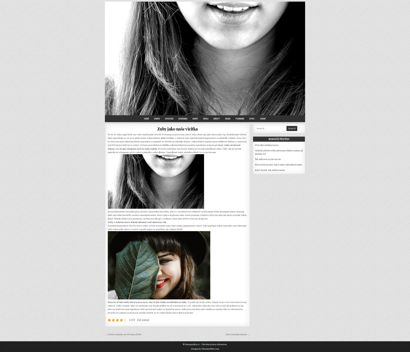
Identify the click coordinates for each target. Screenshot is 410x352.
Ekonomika (182, 118)
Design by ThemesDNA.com (205, 349)
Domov (157, 118)
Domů (146, 118)
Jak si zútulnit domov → (237, 334)
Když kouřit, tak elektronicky (270, 170)
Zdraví (263, 118)
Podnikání (240, 118)
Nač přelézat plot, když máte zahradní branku (278, 164)
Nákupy (216, 118)
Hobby (195, 118)
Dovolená (169, 118)
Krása (205, 118)
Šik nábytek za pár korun (268, 159)
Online (227, 118)
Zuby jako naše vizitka (177, 129)
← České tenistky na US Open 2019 (123, 334)
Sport (252, 118)
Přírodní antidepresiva (267, 145)
